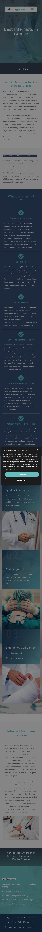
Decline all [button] (21, 480)
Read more (13, 469)
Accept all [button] (22, 474)
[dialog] (21, 466)
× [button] (37, 449)
